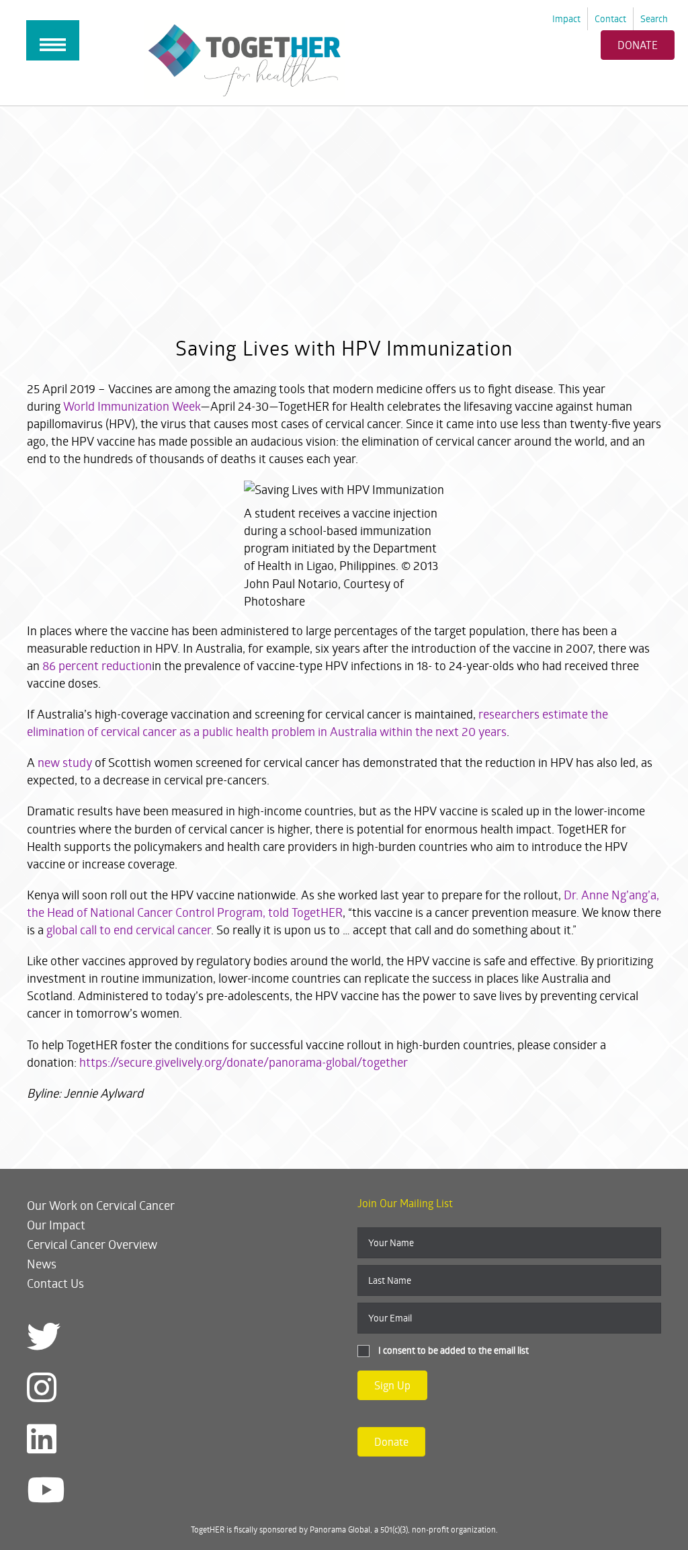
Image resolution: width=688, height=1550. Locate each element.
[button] (392, 1385)
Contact (610, 18)
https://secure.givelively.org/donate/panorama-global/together (243, 1062)
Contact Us (55, 1283)
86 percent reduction (97, 665)
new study (66, 762)
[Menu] (52, 40)
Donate (637, 45)
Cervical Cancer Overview (92, 1244)
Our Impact (56, 1225)
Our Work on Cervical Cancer (101, 1205)
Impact (566, 18)
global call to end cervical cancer (128, 930)
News (41, 1264)
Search (654, 18)
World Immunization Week (131, 406)
